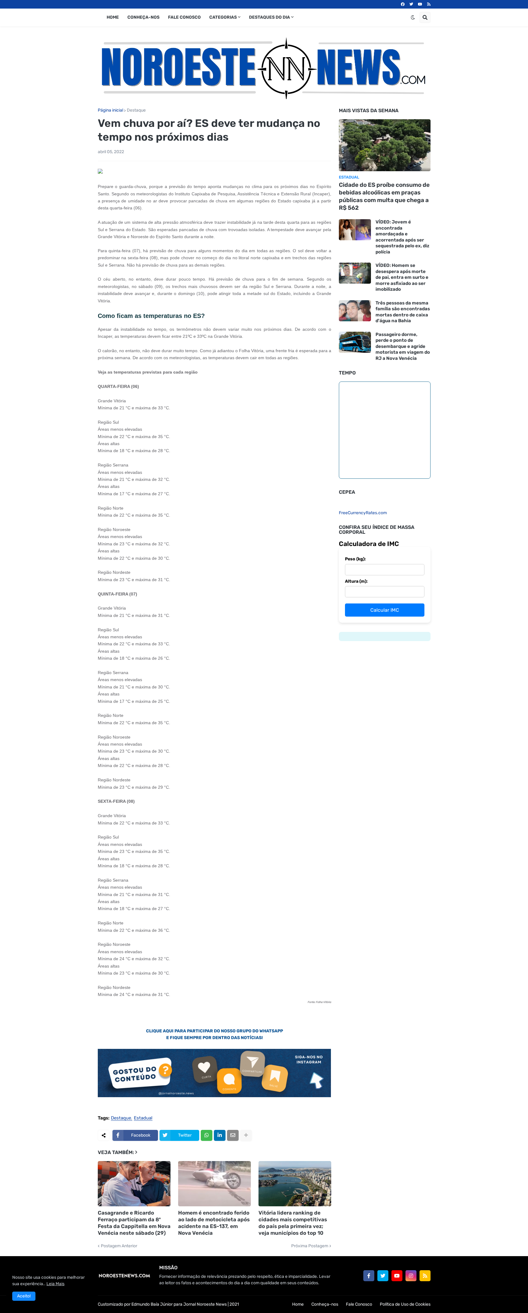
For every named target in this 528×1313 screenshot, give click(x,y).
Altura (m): (356, 581)
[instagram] (410, 1275)
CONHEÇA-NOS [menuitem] (143, 17)
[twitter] (411, 4)
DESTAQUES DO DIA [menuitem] (269, 17)
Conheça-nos (324, 1304)
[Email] (233, 1135)
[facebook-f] (368, 1275)
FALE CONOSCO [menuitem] (184, 17)
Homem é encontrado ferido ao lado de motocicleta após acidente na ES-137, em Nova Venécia (214, 1223)
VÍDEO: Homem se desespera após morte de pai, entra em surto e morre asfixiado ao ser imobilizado (402, 277)
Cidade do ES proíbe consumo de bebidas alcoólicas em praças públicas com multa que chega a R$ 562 (384, 196)
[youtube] (420, 4)
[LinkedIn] (220, 1135)
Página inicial (110, 110)
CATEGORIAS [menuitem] (223, 17)
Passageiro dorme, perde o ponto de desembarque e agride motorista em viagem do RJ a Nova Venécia (403, 346)
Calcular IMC (384, 610)
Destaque (136, 110)
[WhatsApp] (206, 1135)
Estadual (143, 1118)
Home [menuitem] (113, 17)
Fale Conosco (359, 1304)
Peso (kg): (355, 559)
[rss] (429, 4)
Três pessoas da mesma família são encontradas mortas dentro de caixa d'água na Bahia (403, 312)
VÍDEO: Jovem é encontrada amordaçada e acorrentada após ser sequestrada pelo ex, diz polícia (402, 237)
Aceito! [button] (24, 1296)
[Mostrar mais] (246, 1135)
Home (298, 1304)
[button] (413, 17)
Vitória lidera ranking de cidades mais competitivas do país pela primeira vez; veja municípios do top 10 (292, 1223)
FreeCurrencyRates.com (363, 512)
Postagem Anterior (119, 1246)
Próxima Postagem (309, 1246)
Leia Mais (55, 1283)
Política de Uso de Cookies (405, 1304)
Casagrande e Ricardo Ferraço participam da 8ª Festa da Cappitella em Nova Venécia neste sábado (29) (134, 1223)
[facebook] (403, 4)
